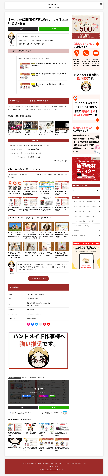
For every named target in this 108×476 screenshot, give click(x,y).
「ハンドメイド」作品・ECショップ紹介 (84, 201)
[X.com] (52, 8)
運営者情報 (54, 463)
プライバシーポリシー (64, 463)
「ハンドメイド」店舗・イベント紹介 (83, 221)
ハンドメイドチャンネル (50, 470)
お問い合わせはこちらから (38, 278)
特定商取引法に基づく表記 (79, 463)
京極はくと (33, 377)
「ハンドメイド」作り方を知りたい (82, 211)
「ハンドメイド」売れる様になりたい (83, 216)
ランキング (25, 377)
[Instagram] (55, 8)
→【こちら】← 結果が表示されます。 (20, 51)
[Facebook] (50, 8)
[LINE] (58, 8)
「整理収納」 (76, 230)
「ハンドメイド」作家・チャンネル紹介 (84, 206)
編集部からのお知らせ (15, 377)
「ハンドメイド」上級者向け (80, 226)
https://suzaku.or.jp (32, 318)
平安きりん (11, 45)
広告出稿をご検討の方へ (29, 463)
